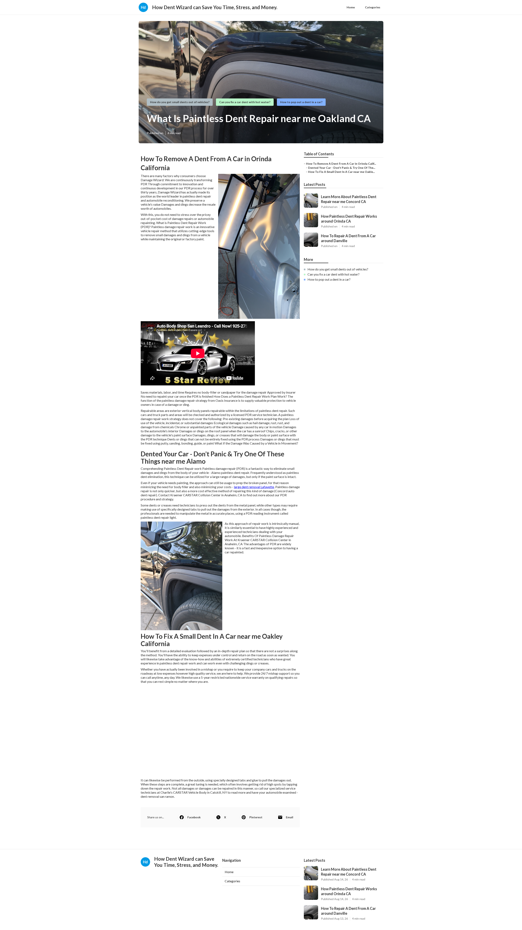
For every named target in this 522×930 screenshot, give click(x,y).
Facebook (194, 817)
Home (351, 7)
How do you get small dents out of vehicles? (179, 102)
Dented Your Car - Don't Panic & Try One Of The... (341, 167)
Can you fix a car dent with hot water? (244, 102)
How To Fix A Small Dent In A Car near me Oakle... (341, 171)
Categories (372, 7)
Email (289, 817)
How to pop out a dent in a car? (301, 102)
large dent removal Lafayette (254, 487)
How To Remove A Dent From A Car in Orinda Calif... (341, 163)
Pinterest (255, 817)
